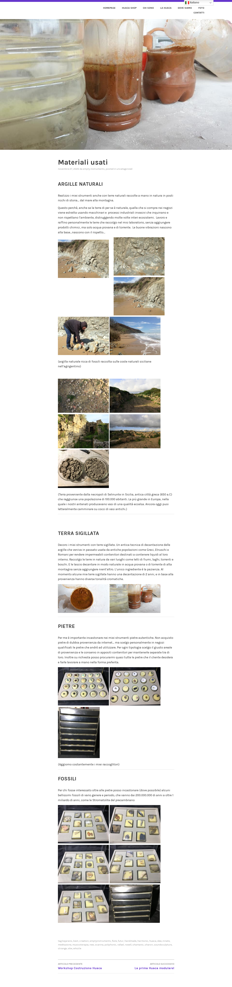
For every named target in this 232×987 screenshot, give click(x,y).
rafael (120, 944)
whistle (77, 948)
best (75, 941)
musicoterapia (80, 944)
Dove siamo (185, 7)
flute (114, 941)
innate (166, 941)
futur (120, 941)
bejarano (67, 941)
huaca (152, 941)
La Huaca (166, 7)
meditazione (64, 944)
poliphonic (110, 944)
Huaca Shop (129, 7)
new (92, 944)
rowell (128, 944)
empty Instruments (94, 168)
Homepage (109, 7)
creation (84, 941)
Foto (201, 7)
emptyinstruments (100, 941)
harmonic (142, 941)
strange (62, 948)
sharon (149, 944)
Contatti (198, 12)
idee (159, 941)
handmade (130, 941)
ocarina (99, 944)
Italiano (194, 2)
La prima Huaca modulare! (154, 966)
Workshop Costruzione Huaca (80, 966)
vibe (70, 948)
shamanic (138, 944)
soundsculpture (163, 944)
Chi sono (148, 7)
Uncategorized (124, 168)
